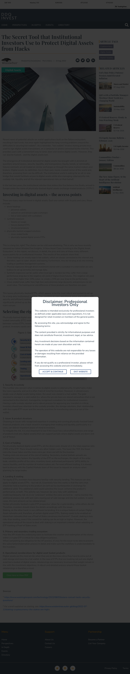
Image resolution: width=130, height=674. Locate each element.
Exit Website (81, 371)
